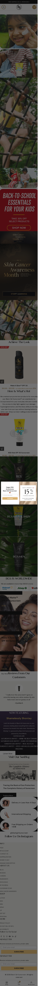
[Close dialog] (35, 482)
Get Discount (9, 498)
